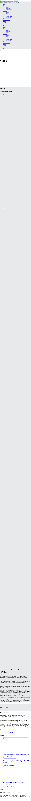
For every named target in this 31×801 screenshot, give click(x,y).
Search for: (2, 792)
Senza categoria (10, 756)
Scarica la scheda (4, 707)
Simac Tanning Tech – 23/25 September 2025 (16, 754)
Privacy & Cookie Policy (8, 732)
